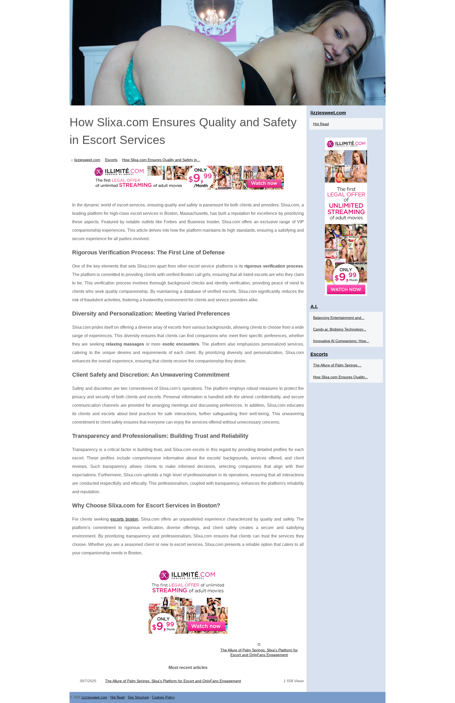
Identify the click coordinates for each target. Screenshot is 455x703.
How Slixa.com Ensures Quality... (340, 377)
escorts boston (124, 519)
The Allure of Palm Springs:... (337, 365)
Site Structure (138, 697)
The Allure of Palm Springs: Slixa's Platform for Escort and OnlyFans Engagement (259, 652)
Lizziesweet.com (94, 697)
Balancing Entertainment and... (338, 318)
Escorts (111, 160)
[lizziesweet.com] (227, 52)
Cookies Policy (163, 697)
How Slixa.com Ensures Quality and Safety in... (161, 160)
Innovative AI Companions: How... (341, 341)
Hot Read (321, 124)
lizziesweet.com (87, 160)
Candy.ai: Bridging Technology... (339, 329)
